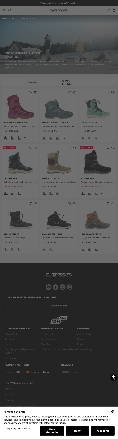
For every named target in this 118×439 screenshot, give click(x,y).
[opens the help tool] (114, 377)
